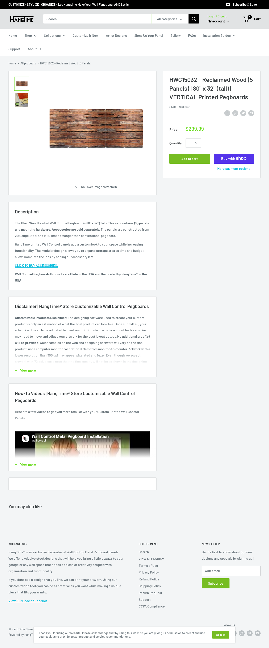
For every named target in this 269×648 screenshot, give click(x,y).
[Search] (194, 19)
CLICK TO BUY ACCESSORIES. (36, 265)
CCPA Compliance (152, 606)
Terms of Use (148, 565)
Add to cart (189, 158)
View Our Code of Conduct (27, 601)
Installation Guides (217, 35)
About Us (34, 49)
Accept (220, 634)
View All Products (152, 559)
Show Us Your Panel (148, 35)
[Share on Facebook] (227, 113)
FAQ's (192, 35)
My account (216, 21)
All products (28, 63)
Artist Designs (116, 35)
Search (144, 552)
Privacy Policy (149, 572)
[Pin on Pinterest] (235, 113)
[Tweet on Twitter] (243, 113)
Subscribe (215, 583)
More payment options (233, 168)
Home (12, 35)
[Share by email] (251, 113)
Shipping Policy (150, 586)
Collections (52, 35)
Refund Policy (149, 579)
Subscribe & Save (245, 4)
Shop (28, 35)
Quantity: (176, 143)
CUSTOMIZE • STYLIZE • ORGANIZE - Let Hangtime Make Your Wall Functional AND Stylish (69, 4)
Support (14, 49)
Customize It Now (86, 35)
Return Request (150, 593)
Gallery (175, 35)
